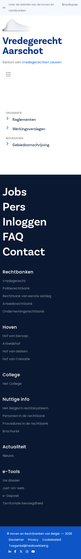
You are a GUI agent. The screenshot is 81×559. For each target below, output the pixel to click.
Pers (14, 207)
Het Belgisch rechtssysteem (25, 408)
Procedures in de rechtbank (25, 423)
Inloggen (24, 222)
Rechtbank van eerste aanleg (26, 296)
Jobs (14, 192)
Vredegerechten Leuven (41, 62)
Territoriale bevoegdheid (22, 503)
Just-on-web (13, 488)
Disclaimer (16, 540)
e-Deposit (10, 495)
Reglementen (24, 119)
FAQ (12, 236)
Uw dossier (11, 480)
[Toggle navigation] (8, 74)
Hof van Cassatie (16, 359)
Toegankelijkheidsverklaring (28, 546)
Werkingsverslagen (28, 128)
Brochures (70, 4)
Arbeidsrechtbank (17, 303)
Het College (12, 383)
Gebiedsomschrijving (30, 144)
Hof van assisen (15, 351)
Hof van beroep (15, 335)
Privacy (33, 540)
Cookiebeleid (51, 540)
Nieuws (8, 455)
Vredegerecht (14, 280)
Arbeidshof (11, 343)
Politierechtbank (16, 288)
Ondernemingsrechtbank (23, 311)
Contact (23, 251)
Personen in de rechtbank (23, 415)
